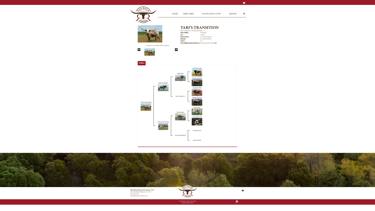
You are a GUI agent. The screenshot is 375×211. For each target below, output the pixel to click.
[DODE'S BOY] (197, 112)
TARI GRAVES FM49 (196, 30)
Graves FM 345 (197, 140)
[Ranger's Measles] (197, 82)
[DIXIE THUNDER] (163, 87)
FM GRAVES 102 (197, 117)
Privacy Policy (182, 201)
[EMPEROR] (180, 77)
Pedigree (141, 63)
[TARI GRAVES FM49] (163, 126)
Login (194, 201)
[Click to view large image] (150, 33)
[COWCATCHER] (197, 92)
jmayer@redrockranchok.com (139, 196)
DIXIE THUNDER (185, 30)
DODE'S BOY (197, 107)
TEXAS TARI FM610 (180, 135)
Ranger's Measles (197, 78)
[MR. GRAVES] (180, 116)
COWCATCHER (197, 88)
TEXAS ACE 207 (196, 130)
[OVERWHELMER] (197, 72)
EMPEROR (180, 73)
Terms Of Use (189, 201)
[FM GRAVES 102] (197, 121)
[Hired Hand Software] (237, 202)
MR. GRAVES (180, 112)
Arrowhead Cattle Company (207, 43)
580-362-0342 (134, 194)
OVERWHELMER (197, 68)
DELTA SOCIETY (180, 96)
